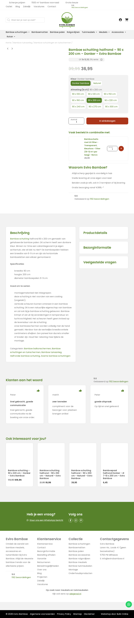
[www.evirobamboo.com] (60, 13)
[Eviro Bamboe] (67, 20)
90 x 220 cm (111, 100)
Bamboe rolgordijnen (79, 558)
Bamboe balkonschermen (37, 348)
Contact (52, 6)
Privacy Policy (64, 614)
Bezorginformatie (46, 551)
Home (8, 42)
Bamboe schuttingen (16, 32)
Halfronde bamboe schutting (25, 355)
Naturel (97, 83)
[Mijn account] (120, 19)
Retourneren (43, 562)
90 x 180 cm (78, 100)
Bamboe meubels (78, 562)
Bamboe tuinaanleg (22, 42)
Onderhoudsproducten (80, 573)
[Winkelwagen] (126, 19)
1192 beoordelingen (79, 7)
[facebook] (70, 520)
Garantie (41, 558)
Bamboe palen (57, 32)
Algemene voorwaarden (42, 614)
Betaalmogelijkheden (48, 565)
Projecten (42, 576)
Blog (17, 6)
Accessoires (118, 32)
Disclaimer (89, 614)
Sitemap (77, 614)
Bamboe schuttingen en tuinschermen (52, 42)
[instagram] (76, 520)
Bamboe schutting (19, 238)
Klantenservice (45, 543)
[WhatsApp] (129, 604)
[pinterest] (81, 520)
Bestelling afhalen (46, 554)
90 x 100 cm (78, 93)
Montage (73, 569)
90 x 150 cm (110, 93)
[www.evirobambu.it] (60, 16)
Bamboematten (40, 32)
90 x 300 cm (111, 106)
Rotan (10, 36)
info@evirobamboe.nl (113, 558)
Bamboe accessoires (79, 554)
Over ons (41, 569)
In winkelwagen (107, 120)
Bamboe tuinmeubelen (80, 565)
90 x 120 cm (94, 93)
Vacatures (39, 6)
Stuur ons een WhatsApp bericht (46, 520)
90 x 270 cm (95, 106)
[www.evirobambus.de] (60, 11)
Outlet (9, 6)
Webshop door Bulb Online (114, 614)
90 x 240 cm (78, 106)
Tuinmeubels (88, 32)
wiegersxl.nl (75, 593)
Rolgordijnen (73, 32)
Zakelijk (26, 6)
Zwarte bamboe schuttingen (55, 355)
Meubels (103, 32)
